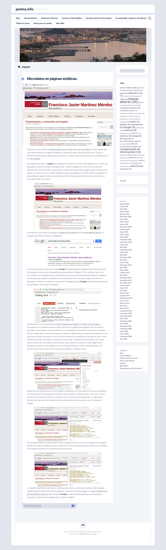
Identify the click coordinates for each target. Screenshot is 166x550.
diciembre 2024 (125, 227)
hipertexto (139, 127)
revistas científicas (128, 155)
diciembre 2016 (125, 280)
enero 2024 (124, 237)
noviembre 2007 (126, 316)
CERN (123, 99)
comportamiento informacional (130, 105)
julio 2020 (123, 267)
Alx (96, 534)
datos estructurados (137, 113)
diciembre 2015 (125, 283)
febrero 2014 (124, 303)
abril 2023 (123, 247)
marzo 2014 (124, 301)
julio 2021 (123, 260)
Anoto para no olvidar (43, 23)
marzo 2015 (124, 293)
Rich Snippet (35, 159)
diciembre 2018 (125, 278)
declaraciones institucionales (130, 116)
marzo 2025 (124, 222)
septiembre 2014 (126, 298)
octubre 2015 (125, 285)
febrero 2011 (124, 308)
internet (130, 130)
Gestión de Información (129, 358)
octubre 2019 (125, 273)
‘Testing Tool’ (72, 281)
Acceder (123, 181)
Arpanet (124, 93)
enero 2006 (124, 324)
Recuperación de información (98, 18)
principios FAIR (125, 144)
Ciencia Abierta (30, 18)
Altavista (138, 90)
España (134, 121)
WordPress (83, 534)
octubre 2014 (125, 296)
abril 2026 (123, 209)
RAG (134, 144)
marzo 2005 (124, 334)
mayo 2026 (124, 206)
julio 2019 (123, 275)
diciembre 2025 (125, 217)
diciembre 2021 (125, 257)
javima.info (24, 9)
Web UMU (60, 23)
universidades (125, 166)
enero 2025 (124, 224)
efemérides (124, 122)
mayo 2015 (124, 288)
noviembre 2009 (126, 313)
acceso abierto (128, 87)
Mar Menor (124, 366)
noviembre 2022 (126, 250)
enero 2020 (124, 270)
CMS (141, 102)
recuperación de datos (130, 147)
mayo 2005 (124, 331)
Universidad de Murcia (92, 232)
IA (122, 130)
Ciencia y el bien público (72, 18)
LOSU (138, 133)
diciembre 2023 (125, 240)
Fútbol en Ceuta (22, 23)
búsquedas (136, 96)
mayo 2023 (124, 245)
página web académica (69, 232)
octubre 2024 (125, 229)
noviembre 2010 (126, 311)
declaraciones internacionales (130, 119)
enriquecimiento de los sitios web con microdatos (69, 149)
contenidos (126, 111)
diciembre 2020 (125, 265)
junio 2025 (123, 219)
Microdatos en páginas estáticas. (52, 79)
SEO (132, 158)
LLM (133, 133)
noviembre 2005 (126, 329)
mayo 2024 (124, 232)
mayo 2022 (124, 252)
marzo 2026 (124, 211)
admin (39, 506)
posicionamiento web (130, 141)
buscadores (127, 96)
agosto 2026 (124, 204)
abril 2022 (123, 255)
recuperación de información (130, 150)
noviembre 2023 (126, 242)
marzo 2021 (124, 262)
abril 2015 (123, 290)
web (134, 166)
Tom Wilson (136, 163)
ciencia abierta (129, 100)
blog (18, 18)
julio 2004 (123, 339)
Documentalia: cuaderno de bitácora (131, 18)
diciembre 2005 (125, 326)
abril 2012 (123, 306)
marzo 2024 (124, 234)
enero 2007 (124, 318)
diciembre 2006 (125, 321)
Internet (123, 363)
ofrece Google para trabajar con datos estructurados (78, 324)
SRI (142, 160)
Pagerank (128, 139)
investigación (125, 133)
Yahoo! (127, 169)
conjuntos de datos (130, 108)
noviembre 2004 (126, 336)
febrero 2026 (124, 214)
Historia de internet (49, 18)
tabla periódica (125, 163)
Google (129, 127)
